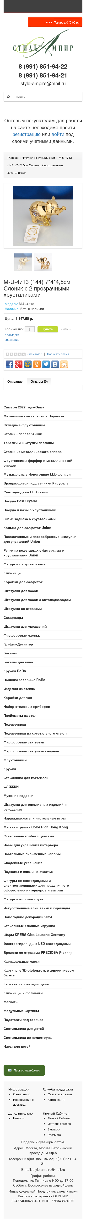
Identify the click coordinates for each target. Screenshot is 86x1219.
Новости (19, 1118)
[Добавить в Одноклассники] (37, 364)
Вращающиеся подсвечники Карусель (36, 483)
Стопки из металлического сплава (33, 451)
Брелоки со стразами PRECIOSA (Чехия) (38, 952)
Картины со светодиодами (26, 983)
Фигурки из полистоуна (23, 899)
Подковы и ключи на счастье (28, 871)
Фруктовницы (15, 759)
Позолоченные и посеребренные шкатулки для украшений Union (40, 539)
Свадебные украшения (23, 862)
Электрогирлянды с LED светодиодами (37, 943)
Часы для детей (17, 1046)
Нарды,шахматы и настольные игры (35, 818)
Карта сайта (56, 1099)
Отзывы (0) (39, 381)
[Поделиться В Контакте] (55, 364)
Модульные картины (21, 1010)
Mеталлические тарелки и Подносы (34, 415)
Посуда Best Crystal (20, 500)
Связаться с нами (60, 1094)
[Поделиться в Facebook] (9, 364)
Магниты (11, 1001)
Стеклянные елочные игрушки (29, 925)
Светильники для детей (24, 1028)
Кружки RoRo (15, 670)
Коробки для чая (18, 697)
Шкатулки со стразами (23, 608)
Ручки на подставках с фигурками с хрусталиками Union (34, 552)
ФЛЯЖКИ (11, 786)
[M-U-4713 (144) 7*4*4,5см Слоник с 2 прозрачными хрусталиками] (23, 262)
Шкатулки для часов (21, 590)
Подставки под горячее (23, 1019)
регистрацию (26, 133)
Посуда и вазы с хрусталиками (30, 509)
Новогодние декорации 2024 (28, 916)
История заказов (59, 1124)
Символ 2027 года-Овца (24, 407)
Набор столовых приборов (27, 706)
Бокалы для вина (18, 661)
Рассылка (54, 1135)
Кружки (10, 768)
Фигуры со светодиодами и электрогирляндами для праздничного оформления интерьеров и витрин (36, 885)
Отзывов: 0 (34, 354)
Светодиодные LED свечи (26, 492)
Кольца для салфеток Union (27, 527)
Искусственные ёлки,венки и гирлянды (37, 907)
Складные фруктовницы (24, 424)
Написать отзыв (58, 354)
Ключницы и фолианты (23, 992)
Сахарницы (13, 617)
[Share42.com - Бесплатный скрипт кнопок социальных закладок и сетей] (64, 364)
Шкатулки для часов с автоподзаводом (37, 599)
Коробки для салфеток (23, 581)
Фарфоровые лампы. (22, 635)
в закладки (12, 335)
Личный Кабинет (59, 1118)
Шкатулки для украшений (25, 626)
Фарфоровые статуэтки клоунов (31, 750)
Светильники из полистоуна (28, 1037)
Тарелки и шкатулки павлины (29, 442)
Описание (14, 381)
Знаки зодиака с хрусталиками (30, 518)
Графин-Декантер (18, 644)
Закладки (54, 1129)
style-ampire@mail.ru (43, 83)
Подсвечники (15, 724)
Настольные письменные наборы (32, 853)
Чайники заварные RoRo (24, 679)
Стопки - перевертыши (23, 433)
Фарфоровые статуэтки (24, 742)
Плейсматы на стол (20, 715)
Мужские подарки (18, 795)
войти (58, 133)
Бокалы (10, 653)
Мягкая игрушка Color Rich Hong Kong (36, 827)
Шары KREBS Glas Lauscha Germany (34, 934)
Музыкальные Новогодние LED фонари (37, 474)
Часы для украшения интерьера (31, 844)
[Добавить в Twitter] (46, 364)
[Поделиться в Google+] (18, 364)
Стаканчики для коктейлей (26, 777)
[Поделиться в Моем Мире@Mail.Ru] (28, 364)
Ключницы (13, 572)
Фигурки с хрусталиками (25, 563)
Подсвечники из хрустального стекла (35, 733)
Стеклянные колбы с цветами (29, 835)
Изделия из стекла (19, 688)
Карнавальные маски (22, 961)
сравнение (12, 339)
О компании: (21, 1094)
